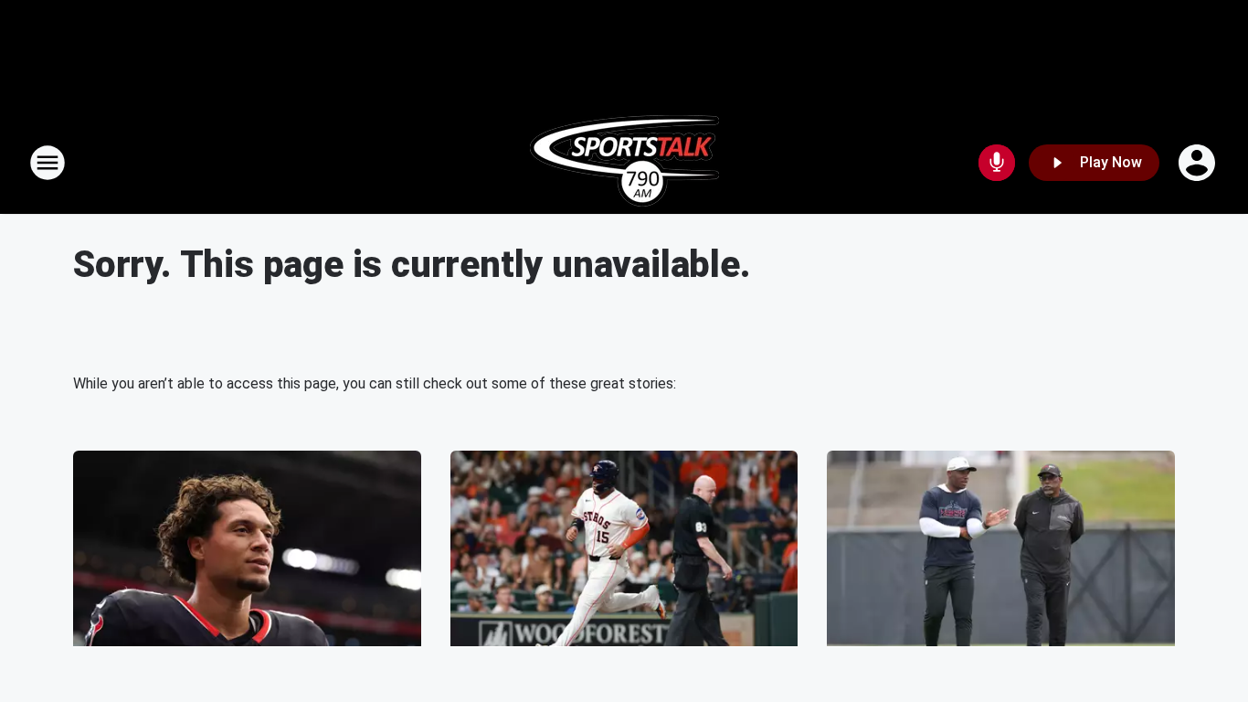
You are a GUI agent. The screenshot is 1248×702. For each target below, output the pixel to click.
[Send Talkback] (996, 162)
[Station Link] (624, 162)
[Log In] (1199, 162)
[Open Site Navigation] (47, 162)
